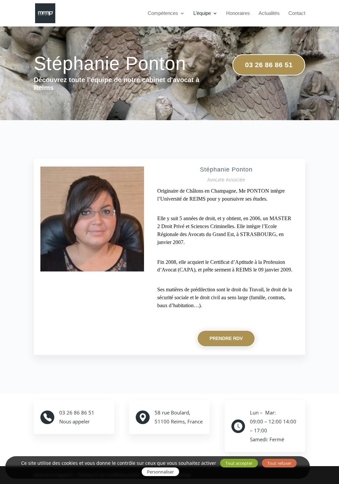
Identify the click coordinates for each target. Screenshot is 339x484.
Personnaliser (160, 472)
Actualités (269, 13)
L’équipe (202, 13)
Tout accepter (239, 463)
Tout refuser (279, 463)
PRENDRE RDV (226, 338)
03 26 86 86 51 (269, 65)
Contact (296, 13)
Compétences (163, 13)
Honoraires (238, 13)
